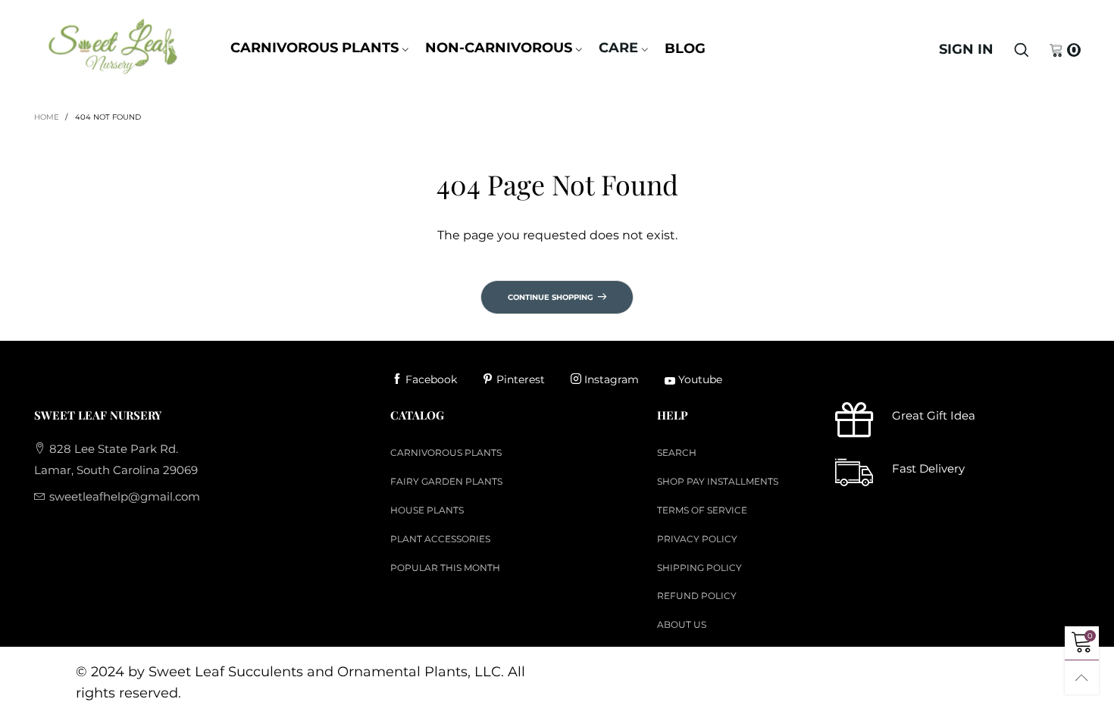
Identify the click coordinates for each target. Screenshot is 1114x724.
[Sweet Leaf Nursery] (112, 46)
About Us (681, 624)
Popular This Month (445, 567)
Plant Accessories (440, 539)
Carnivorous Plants (314, 47)
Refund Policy (697, 595)
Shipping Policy (699, 567)
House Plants (427, 510)
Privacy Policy (697, 539)
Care (618, 47)
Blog (685, 48)
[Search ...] (1021, 50)
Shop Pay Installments (717, 481)
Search (676, 452)
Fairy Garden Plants (446, 481)
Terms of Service (702, 510)
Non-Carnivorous (498, 47)
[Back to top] (1082, 677)
